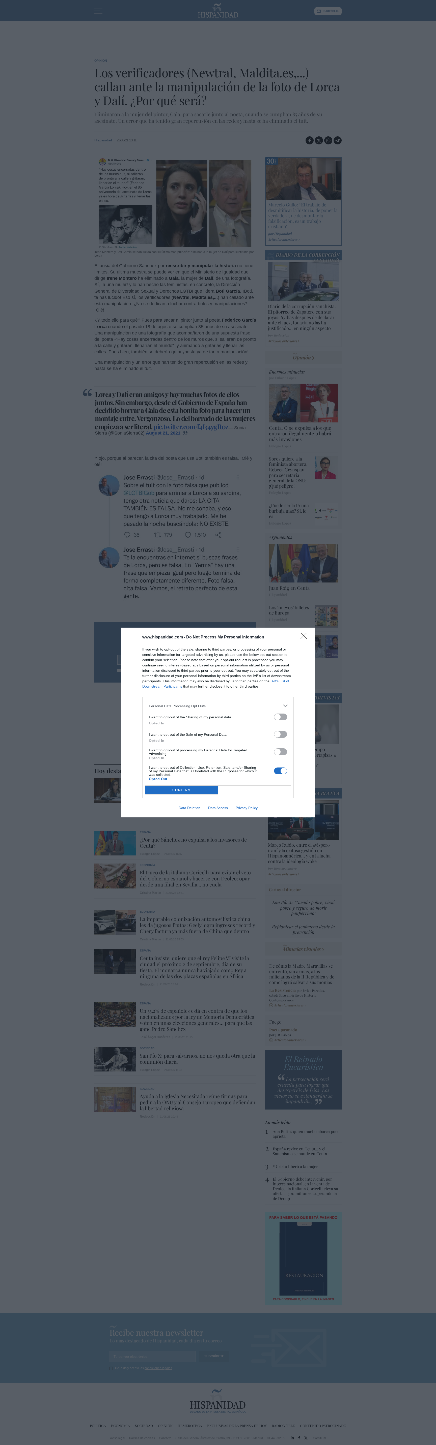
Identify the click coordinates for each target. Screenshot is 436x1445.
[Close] (305, 637)
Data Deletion (189, 808)
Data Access (218, 808)
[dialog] (218, 722)
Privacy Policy (247, 808)
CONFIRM (181, 790)
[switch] (280, 717)
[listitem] (218, 706)
